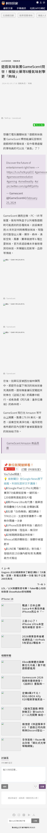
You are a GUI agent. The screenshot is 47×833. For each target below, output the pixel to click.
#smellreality (25, 181)
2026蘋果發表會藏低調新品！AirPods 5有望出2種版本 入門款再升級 (33, 639)
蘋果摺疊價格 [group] (26, 15)
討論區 (5, 757)
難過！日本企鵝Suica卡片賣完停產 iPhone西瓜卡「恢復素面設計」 (33, 608)
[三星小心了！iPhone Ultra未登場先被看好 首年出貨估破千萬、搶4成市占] (11, 625)
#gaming (12, 181)
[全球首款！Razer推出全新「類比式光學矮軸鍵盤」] (11, 744)
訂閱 (35, 821)
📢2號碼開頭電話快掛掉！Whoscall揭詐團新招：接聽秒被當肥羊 (23, 539)
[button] (40, 3)
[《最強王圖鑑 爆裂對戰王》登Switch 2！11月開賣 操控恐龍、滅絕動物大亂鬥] (11, 713)
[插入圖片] (35, 786)
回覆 (42, 786)
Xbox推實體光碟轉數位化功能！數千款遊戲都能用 (34, 665)
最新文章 (8, 8)
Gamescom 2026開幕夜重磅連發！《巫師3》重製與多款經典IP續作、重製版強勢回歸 (34, 680)
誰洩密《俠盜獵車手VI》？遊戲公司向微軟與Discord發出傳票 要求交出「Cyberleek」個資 (34, 727)
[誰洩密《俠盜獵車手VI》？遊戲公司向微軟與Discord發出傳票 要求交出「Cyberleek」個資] (11, 728)
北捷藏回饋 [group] (8, 15)
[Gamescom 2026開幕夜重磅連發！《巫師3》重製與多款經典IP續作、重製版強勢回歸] (11, 682)
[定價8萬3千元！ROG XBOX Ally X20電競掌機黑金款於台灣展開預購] (11, 697)
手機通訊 (21, 8)
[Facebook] (13, 815)
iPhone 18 (7, 598)
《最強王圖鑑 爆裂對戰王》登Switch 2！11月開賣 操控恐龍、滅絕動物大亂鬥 (34, 711)
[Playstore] (28, 815)
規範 (5, 786)
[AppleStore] (33, 815)
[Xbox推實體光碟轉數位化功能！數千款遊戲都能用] (11, 666)
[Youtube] (37, 3)
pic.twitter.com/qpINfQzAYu (23, 186)
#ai (36, 181)
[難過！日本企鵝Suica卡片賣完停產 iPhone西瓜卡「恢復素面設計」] (11, 610)
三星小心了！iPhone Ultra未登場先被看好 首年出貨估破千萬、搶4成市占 (33, 624)
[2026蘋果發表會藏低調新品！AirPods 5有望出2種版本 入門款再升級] (11, 641)
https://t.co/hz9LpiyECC (20, 172)
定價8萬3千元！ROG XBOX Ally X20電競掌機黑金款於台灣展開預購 (33, 696)
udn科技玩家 (6, 61)
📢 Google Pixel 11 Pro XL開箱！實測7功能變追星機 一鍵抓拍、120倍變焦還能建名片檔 (22, 492)
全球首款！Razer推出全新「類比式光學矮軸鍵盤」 (34, 743)
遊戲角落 (16, 61)
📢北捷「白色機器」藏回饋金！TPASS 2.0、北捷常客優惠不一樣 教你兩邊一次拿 (23, 516)
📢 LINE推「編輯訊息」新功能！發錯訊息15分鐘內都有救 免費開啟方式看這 (23, 553)
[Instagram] (18, 815)
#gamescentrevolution (20, 177)
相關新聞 (6, 655)
